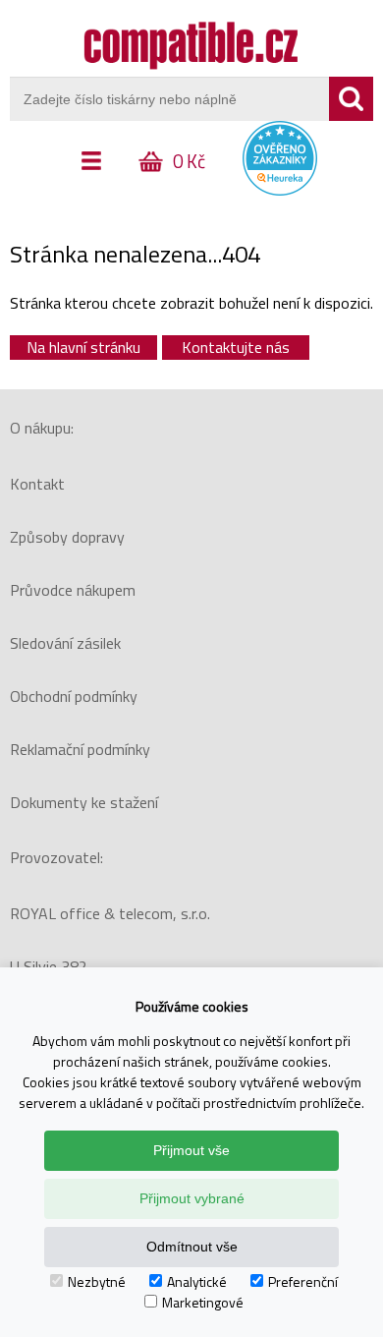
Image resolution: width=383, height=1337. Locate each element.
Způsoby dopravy (67, 537)
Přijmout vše (191, 1150)
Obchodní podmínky (73, 696)
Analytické (197, 1281)
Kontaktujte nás (236, 347)
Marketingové (203, 1302)
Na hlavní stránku (83, 347)
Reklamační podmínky (80, 749)
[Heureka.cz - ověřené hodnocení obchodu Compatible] (280, 191)
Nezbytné (97, 1281)
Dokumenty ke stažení (84, 802)
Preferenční (303, 1281)
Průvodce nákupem (73, 590)
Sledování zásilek (65, 643)
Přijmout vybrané (192, 1198)
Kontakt (37, 483)
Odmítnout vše (192, 1246)
